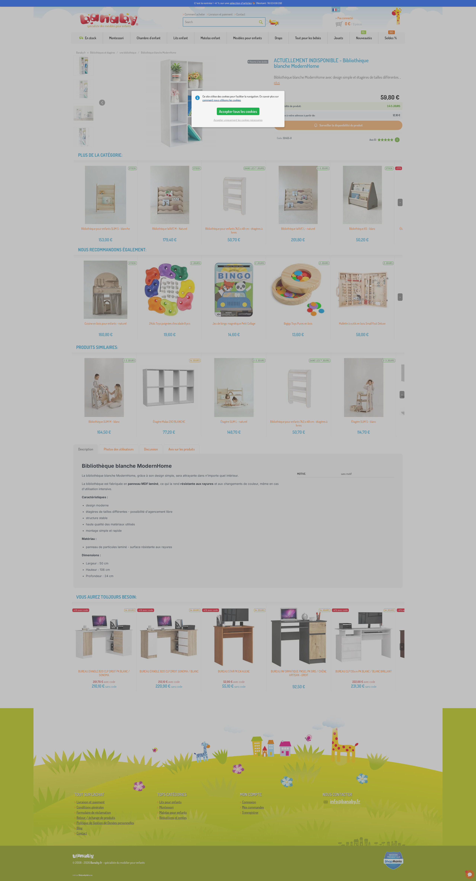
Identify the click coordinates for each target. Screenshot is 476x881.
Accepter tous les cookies (238, 111)
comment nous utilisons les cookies (221, 100)
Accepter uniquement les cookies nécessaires (238, 120)
